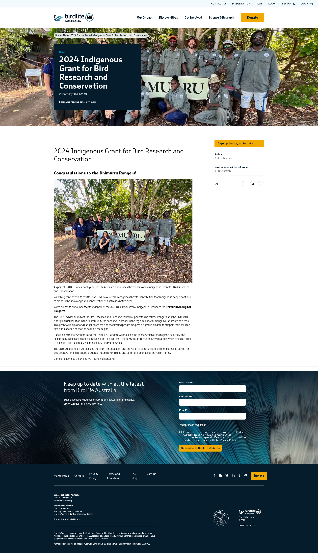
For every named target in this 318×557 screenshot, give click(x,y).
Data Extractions (61, 508)
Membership (61, 476)
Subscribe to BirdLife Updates (200, 448)
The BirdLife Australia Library (67, 519)
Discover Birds (168, 18)
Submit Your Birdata (63, 505)
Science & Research (221, 18)
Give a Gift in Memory (63, 500)
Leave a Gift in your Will (64, 497)
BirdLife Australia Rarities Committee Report (73, 513)
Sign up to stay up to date (235, 143)
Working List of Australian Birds (68, 511)
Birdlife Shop (241, 3)
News (259, 3)
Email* (183, 410)
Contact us (219, 3)
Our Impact (144, 18)
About (272, 3)
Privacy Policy (228, 440)
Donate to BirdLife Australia (67, 494)
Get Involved (193, 18)
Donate (252, 17)
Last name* (186, 396)
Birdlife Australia (223, 170)
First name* (186, 382)
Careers (79, 476)
